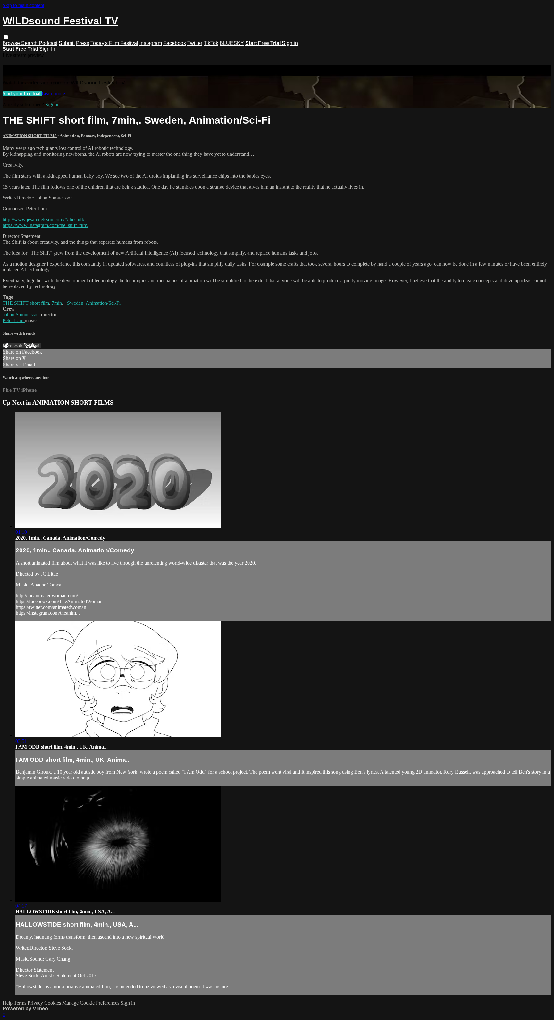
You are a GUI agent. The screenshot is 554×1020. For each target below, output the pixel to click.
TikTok (211, 43)
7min (57, 303)
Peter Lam (14, 320)
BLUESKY (232, 43)
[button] (6, 37)
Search (30, 43)
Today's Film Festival (114, 43)
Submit (67, 43)
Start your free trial (22, 93)
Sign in (290, 43)
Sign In (47, 49)
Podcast (48, 43)
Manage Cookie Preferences (91, 1003)
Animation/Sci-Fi (103, 303)
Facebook (174, 43)
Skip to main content (23, 5)
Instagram (150, 43)
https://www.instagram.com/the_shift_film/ (45, 225)
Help (8, 1003)
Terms (21, 1003)
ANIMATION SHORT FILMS (30, 135)
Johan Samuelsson (22, 314)
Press (82, 43)
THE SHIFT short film (26, 303)
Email (35, 345)
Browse (12, 43)
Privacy (36, 1003)
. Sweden (73, 303)
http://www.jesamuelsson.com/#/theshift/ (43, 219)
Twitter (194, 43)
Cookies (53, 1003)
